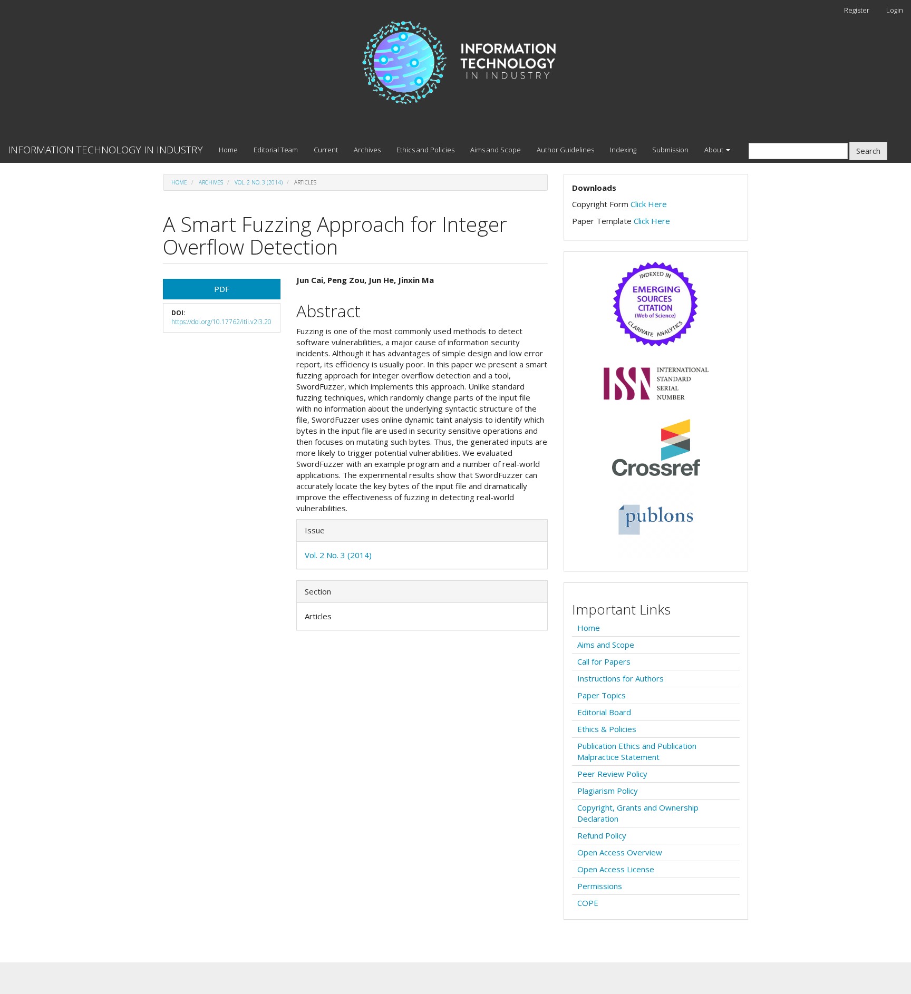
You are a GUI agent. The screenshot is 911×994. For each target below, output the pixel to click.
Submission (670, 149)
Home (228, 149)
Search (868, 150)
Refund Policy (601, 835)
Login (894, 10)
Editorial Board (604, 712)
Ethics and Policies (425, 149)
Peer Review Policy (612, 773)
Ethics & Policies (606, 729)
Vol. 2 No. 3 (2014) (259, 182)
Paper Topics (601, 695)
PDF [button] (221, 289)
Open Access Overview (619, 852)
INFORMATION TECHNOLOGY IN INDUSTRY (105, 150)
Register (856, 10)
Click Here (649, 204)
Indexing (623, 149)
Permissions (599, 886)
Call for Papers (604, 661)
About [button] (714, 149)
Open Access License (615, 869)
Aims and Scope (495, 149)
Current (326, 149)
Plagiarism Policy (607, 790)
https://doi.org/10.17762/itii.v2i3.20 (221, 321)
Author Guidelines (565, 149)
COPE (587, 903)
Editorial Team (276, 149)
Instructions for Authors (620, 678)
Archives (367, 149)
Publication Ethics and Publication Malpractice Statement (636, 751)
